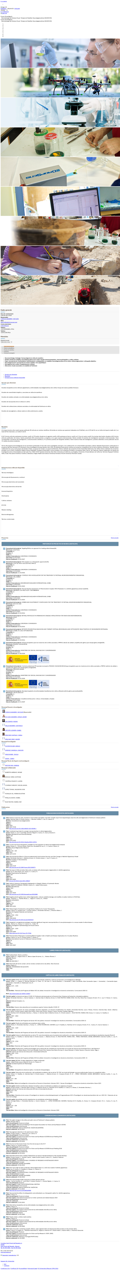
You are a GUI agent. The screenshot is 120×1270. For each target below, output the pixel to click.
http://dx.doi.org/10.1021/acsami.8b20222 (21, 919)
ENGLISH (17, 8)
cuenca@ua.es (5, 325)
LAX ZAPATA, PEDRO (11, 721)
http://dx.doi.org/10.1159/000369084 (20, 1190)
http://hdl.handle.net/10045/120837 (19, 993)
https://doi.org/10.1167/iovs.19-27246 (20, 933)
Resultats (7, 376)
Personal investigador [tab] (9, 353)
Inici (5, 1264)
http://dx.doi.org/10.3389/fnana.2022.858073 (22, 867)
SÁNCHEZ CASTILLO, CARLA (13, 735)
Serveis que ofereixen (11, 374)
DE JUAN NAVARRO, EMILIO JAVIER (16, 717)
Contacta (6, 1265)
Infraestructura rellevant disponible (15, 377)
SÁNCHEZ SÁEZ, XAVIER (12, 739)
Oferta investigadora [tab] (9, 348)
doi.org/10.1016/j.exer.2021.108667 (19, 881)
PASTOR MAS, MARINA (12, 765)
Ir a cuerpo (4, 1)
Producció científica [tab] (9, 350)
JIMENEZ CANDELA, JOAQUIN (14, 750)
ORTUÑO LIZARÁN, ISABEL (13, 730)
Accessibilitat (23, 1268)
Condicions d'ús (5, 1268)
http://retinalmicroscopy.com (9, 322)
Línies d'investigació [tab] (9, 347)
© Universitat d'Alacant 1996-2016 (48, 1268)
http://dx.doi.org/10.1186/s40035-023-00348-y (22, 828)
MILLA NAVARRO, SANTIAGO (14, 725)
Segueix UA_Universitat (7, 1261)
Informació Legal (32, 1268)
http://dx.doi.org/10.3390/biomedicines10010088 (23, 894)
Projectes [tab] (6, 351)
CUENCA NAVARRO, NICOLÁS (10, 319)
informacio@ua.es (6, 1252)
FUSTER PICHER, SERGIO (12, 746)
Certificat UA (14, 1268)
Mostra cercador (115, 807)
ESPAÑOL (3, 8)
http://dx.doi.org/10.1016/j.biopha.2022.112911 (23, 842)
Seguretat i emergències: (9, 1255)
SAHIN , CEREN (9, 758)
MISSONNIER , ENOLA (11, 754)
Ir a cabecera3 (5, 11)
